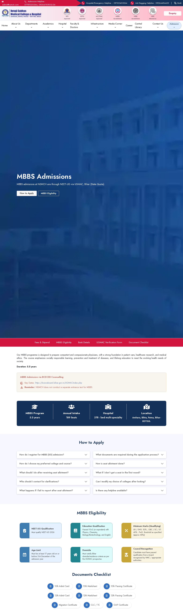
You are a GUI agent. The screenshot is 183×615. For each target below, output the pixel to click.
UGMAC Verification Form (109, 342)
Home (5, 25)
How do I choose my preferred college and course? (45, 463)
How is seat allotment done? (110, 463)
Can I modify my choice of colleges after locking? (121, 481)
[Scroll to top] (177, 600)
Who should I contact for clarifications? (39, 481)
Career (129, 25)
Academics (48, 23)
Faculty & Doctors (74, 25)
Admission (174, 23)
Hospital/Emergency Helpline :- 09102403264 (106, 3)
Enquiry (172, 13)
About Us (15, 23)
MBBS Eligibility (63, 342)
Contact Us (158, 23)
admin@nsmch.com (10, 4)
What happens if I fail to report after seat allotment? (46, 490)
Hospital (62, 23)
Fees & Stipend (42, 342)
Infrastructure (97, 23)
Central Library (138, 25)
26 (54, 4)
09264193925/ (46, 4)
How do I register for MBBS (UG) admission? (41, 454)
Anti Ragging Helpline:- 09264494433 (152, 3)
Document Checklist (138, 342)
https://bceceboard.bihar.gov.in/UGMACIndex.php (58, 382)
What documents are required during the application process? (127, 454)
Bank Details (84, 342)
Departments (31, 23)
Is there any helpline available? (111, 490)
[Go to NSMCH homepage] (21, 13)
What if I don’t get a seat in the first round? (118, 472)
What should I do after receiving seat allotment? (44, 472)
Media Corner (115, 23)
